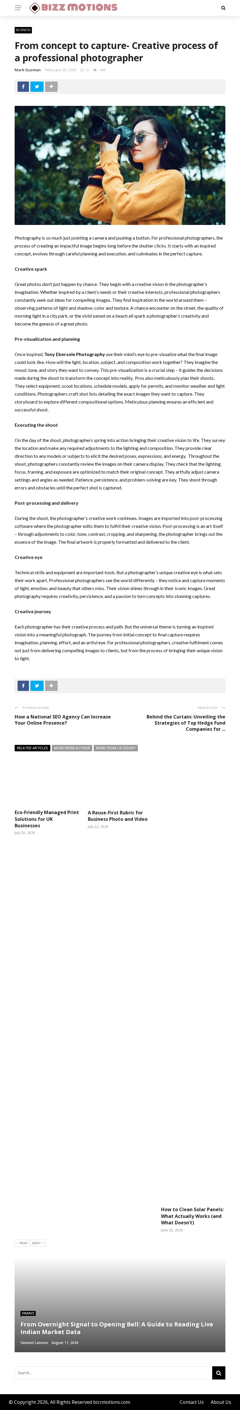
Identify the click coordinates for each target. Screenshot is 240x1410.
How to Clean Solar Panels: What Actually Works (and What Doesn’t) (192, 1216)
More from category (116, 747)
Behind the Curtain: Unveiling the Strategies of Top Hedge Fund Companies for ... (186, 723)
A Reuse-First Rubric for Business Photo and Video (118, 815)
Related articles (32, 747)
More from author (72, 747)
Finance (28, 1313)
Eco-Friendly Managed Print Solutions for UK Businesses (47, 819)
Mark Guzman (28, 69)
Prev (23, 1243)
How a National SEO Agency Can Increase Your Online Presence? (63, 720)
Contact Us (192, 1402)
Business (23, 30)
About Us (221, 1402)
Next (36, 1243)
